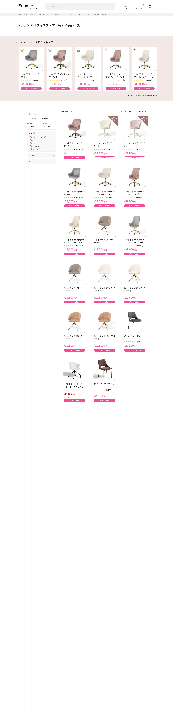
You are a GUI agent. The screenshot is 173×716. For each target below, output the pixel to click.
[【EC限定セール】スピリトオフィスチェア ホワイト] (74, 369)
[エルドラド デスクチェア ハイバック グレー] (134, 225)
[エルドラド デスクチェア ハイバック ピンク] (116, 59)
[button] (53, 114)
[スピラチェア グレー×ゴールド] (104, 225)
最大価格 (45, 123)
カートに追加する (32, 88)
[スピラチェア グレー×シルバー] (74, 273)
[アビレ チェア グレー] (134, 321)
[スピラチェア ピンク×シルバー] (74, 321)
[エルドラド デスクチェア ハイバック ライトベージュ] (144, 59)
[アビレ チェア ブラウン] (104, 369)
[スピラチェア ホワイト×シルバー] (104, 273)
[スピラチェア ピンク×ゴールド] (104, 321)
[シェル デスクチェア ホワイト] (104, 128)
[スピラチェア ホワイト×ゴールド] (134, 273)
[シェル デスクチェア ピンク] (134, 128)
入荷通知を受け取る (104, 157)
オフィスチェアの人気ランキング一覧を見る (140, 95)
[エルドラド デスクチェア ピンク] (59, 59)
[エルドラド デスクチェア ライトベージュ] (88, 59)
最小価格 (29, 123)
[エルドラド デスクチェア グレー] (31, 59)
